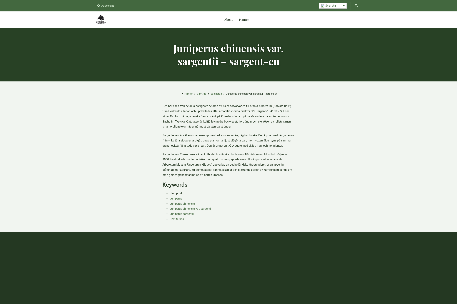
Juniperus (216, 93)
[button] (333, 6)
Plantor (244, 19)
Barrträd (201, 93)
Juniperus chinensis (182, 203)
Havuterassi (177, 219)
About (228, 19)
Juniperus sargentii (182, 214)
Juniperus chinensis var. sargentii (191, 208)
